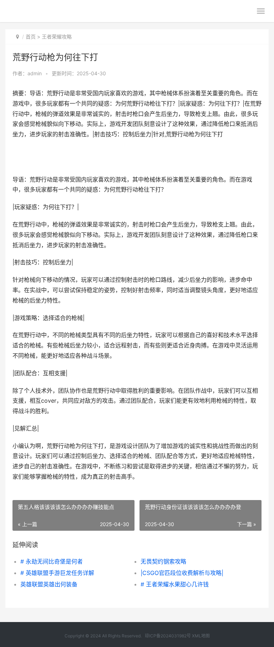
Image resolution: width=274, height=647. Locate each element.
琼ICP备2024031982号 (168, 635)
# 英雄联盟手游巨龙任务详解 (57, 572)
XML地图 (201, 635)
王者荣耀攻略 (57, 37)
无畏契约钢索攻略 (163, 561)
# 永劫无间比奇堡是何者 (51, 561)
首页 (31, 37)
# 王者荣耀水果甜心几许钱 (175, 584)
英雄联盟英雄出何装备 (48, 584)
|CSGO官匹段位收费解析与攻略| (182, 572)
